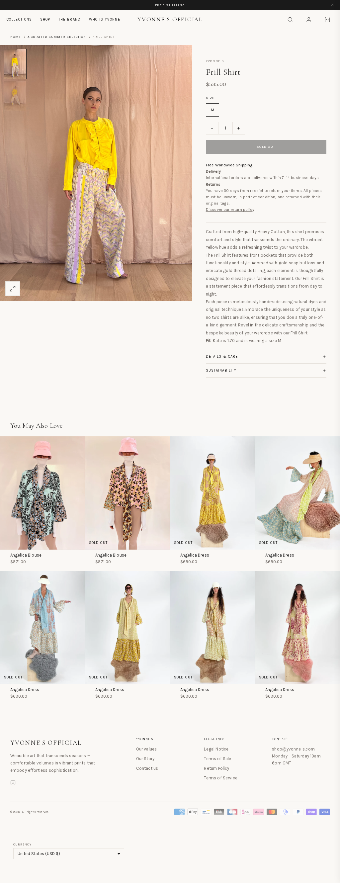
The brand (69, 19)
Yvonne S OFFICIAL (46, 743)
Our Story (145, 758)
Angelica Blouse (26, 555)
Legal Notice (216, 749)
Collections (19, 19)
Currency (22, 844)
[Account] (309, 20)
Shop (45, 19)
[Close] (332, 5)
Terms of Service (220, 777)
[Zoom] (12, 288)
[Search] (290, 20)
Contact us (147, 768)
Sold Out (266, 147)
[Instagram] (13, 783)
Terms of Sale (217, 758)
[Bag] (327, 20)
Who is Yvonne (104, 19)
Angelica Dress (194, 555)
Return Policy (216, 768)
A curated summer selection (57, 37)
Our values (146, 749)
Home (15, 37)
